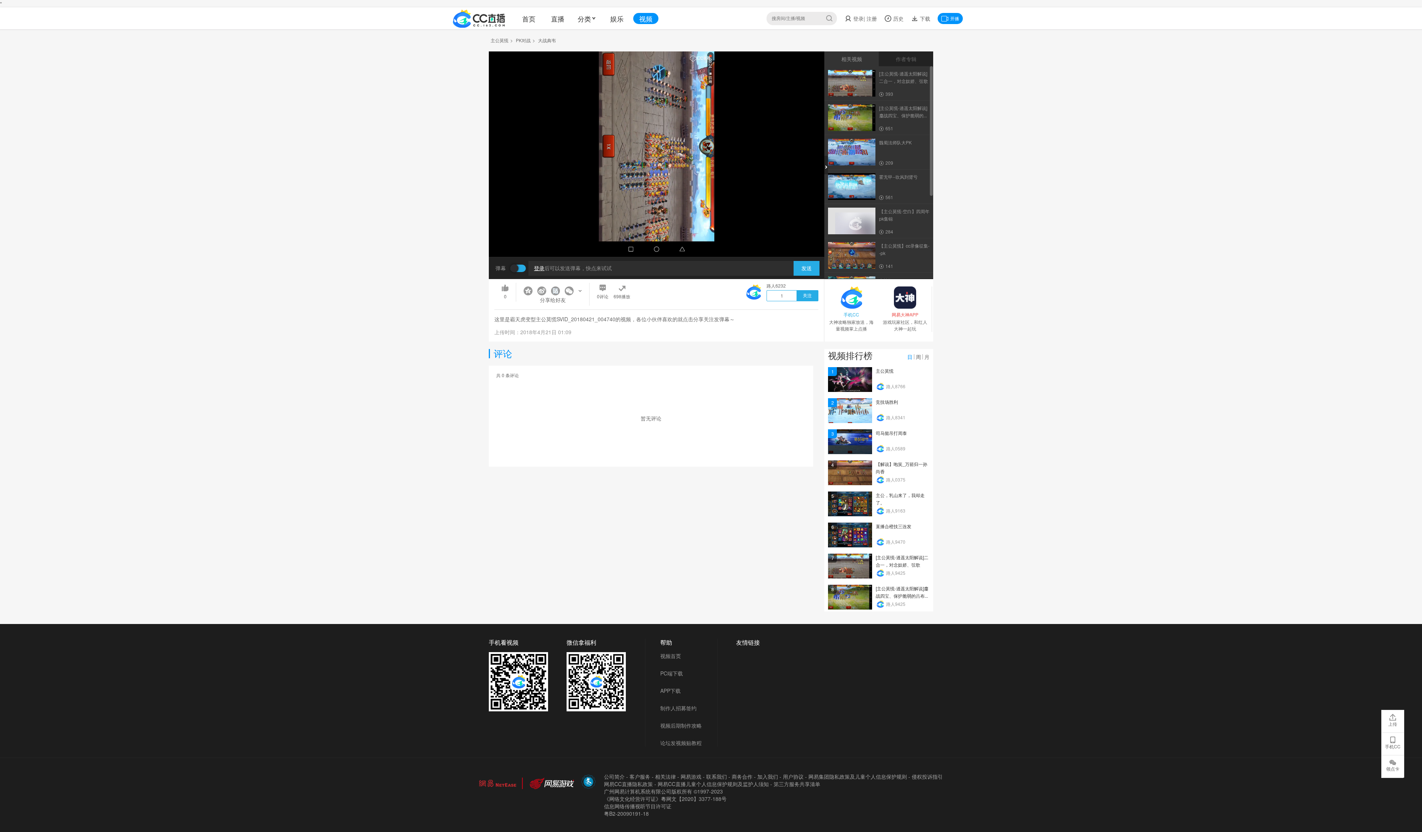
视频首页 (670, 655)
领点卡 (1392, 768)
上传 (1392, 724)
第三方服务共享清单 (797, 784)
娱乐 (617, 18)
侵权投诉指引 (927, 776)
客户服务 (640, 776)
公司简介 (614, 776)
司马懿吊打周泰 (891, 433)
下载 (924, 18)
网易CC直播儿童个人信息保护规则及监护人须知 (713, 784)
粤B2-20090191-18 (626, 813)
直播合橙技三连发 (893, 526)
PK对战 (523, 40)
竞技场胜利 (887, 402)
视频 (645, 18)
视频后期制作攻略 (681, 725)
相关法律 (665, 776)
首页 (528, 18)
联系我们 (716, 776)
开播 (954, 18)
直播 (557, 18)
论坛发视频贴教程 (681, 742)
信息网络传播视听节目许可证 (637, 806)
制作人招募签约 (678, 708)
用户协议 (793, 776)
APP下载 (670, 690)
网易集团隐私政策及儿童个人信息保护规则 (857, 776)
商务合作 (742, 776)
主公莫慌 (499, 40)
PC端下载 (671, 673)
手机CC (1393, 746)
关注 (807, 295)
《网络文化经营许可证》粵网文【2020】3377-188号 (665, 798)
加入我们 (767, 776)
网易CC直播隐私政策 (628, 784)
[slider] (656, 240)
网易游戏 (691, 776)
